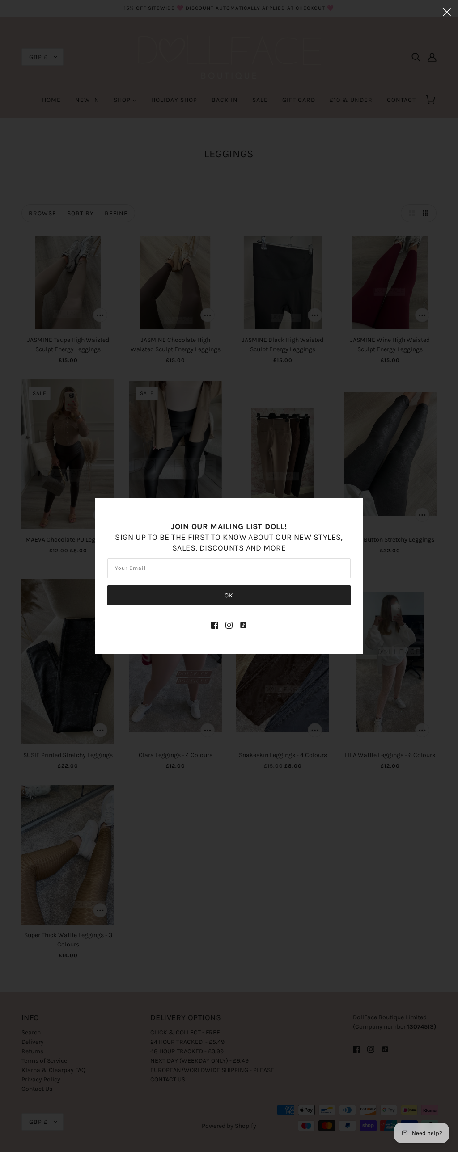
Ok (229, 595)
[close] (447, 11)
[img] (215, 624)
